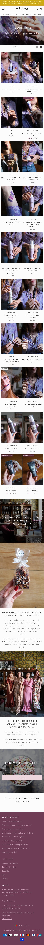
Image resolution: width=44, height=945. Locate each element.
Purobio (11, 357)
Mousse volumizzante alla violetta (32, 270)
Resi (3, 875)
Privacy (4, 878)
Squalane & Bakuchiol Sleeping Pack (32, 179)
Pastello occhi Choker (32, 404)
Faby (11, 130)
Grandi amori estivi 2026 (32, 14)
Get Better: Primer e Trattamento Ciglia (11, 361)
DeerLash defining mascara (32, 316)
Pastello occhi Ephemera (32, 360)
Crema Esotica (33, 491)
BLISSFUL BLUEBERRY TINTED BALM (32, 134)
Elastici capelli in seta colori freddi (32, 90)
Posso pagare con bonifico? (13, 829)
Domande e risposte (10, 863)
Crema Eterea (11, 491)
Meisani (11, 86)
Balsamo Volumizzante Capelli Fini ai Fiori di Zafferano (11, 271)
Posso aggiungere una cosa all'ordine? (17, 825)
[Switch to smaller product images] (41, 47)
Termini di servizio (9, 867)
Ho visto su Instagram (11, 14)
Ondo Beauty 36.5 (33, 175)
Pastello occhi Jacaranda (11, 405)
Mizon (11, 175)
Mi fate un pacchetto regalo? (13, 837)
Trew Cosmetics (32, 130)
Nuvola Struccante (33, 449)
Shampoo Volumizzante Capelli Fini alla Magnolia (32, 224)
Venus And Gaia (32, 86)
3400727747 (7, 918)
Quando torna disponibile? (12, 840)
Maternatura (32, 219)
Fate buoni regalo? (9, 852)
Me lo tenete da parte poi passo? (15, 844)
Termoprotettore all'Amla (11, 316)
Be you (11, 133)
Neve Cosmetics (11, 219)
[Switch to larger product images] (37, 47)
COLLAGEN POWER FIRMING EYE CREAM (11, 179)
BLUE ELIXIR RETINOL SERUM (11, 89)
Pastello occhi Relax (11, 222)
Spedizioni (6, 871)
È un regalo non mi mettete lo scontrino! (18, 833)
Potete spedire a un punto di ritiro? (16, 848)
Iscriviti (22, 777)
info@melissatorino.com (11, 908)
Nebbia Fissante (11, 449)
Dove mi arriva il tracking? (12, 821)
